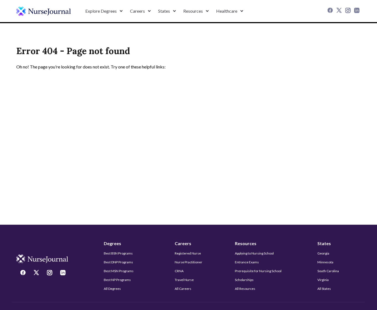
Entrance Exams (247, 262)
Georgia (323, 253)
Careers (183, 243)
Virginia (323, 280)
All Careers (183, 289)
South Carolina (328, 271)
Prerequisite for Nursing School (258, 271)
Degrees (112, 243)
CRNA (179, 271)
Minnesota (325, 262)
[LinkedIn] (357, 11)
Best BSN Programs (118, 253)
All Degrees (112, 289)
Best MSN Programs (119, 271)
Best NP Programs (117, 280)
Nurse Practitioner (188, 262)
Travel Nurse (184, 280)
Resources (245, 243)
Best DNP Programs (118, 262)
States (324, 243)
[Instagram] (348, 11)
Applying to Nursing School (254, 253)
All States (324, 289)
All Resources (245, 289)
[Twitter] (339, 11)
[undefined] (43, 11)
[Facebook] (331, 11)
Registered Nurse (188, 253)
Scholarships (244, 280)
